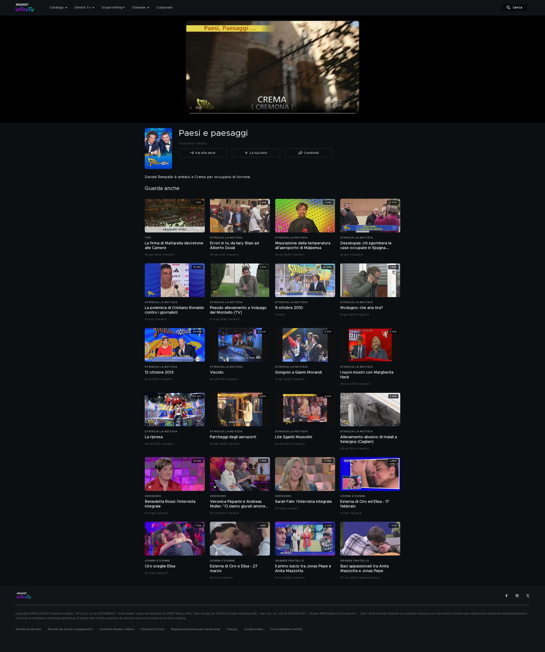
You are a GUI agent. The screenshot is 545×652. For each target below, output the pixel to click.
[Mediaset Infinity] (24, 7)
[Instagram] (517, 596)
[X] (528, 596)
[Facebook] (506, 596)
